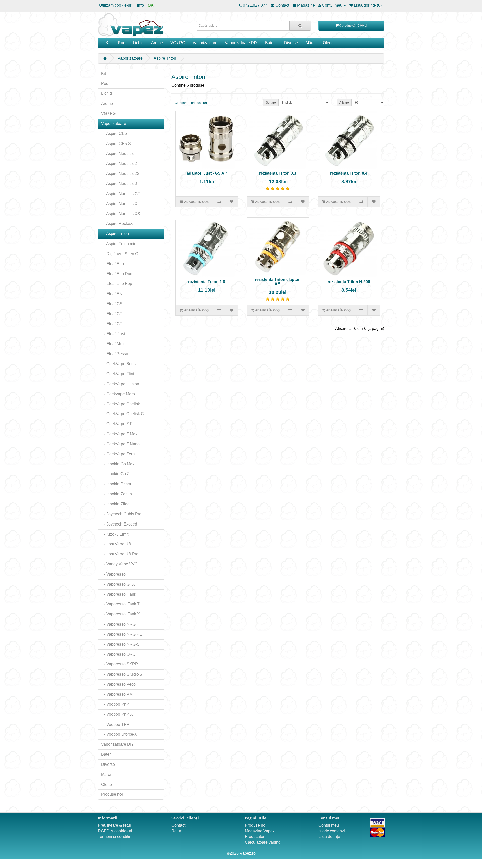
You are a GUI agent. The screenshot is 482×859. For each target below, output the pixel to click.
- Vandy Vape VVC (119, 564)
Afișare (344, 102)
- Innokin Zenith (116, 494)
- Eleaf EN (112, 294)
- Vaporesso (113, 574)
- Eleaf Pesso (114, 354)
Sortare (271, 102)
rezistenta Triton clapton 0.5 (278, 281)
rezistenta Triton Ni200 (349, 282)
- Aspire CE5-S (116, 143)
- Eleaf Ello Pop (116, 283)
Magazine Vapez (260, 831)
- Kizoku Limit (114, 534)
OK (151, 5)
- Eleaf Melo (113, 344)
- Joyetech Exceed (119, 524)
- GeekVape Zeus (118, 454)
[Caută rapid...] (300, 26)
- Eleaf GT (111, 314)
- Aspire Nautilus (117, 153)
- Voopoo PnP (115, 704)
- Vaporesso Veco (118, 684)
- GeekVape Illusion (120, 384)
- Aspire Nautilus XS (120, 214)
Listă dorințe (329, 836)
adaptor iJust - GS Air (207, 173)
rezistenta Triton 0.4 (348, 173)
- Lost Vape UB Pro (119, 554)
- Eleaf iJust (113, 334)
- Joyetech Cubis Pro (121, 514)
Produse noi (112, 794)
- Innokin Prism (116, 484)
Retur (176, 831)
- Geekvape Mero (118, 394)
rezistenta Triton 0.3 (277, 173)
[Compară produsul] (219, 202)
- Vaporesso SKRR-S (121, 674)
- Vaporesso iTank (118, 594)
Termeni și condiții (114, 836)
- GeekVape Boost (119, 364)
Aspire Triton (165, 58)
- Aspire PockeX (117, 223)
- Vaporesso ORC (118, 654)
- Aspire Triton (115, 233)
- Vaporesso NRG (118, 624)
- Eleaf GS (112, 304)
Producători (255, 836)
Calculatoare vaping (263, 842)
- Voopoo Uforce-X (119, 734)
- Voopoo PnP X (117, 714)
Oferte (328, 43)
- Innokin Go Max (117, 464)
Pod (121, 43)
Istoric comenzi (331, 831)
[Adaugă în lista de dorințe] (231, 202)
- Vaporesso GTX (118, 584)
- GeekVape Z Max (119, 434)
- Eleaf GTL (113, 324)
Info (140, 5)
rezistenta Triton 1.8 (206, 282)
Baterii (271, 43)
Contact (178, 825)
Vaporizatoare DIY (241, 43)
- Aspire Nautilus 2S (120, 173)
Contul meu (328, 825)
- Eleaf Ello (112, 264)
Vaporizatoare (205, 43)
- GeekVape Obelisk (120, 404)
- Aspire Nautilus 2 (119, 163)
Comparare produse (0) (191, 103)
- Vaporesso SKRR (119, 664)
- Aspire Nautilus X (119, 204)
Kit (108, 43)
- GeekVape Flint (117, 374)
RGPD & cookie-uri (115, 831)
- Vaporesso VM (117, 694)
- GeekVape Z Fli (117, 424)
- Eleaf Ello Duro (117, 274)
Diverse (291, 43)
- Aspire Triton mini (119, 244)
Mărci (310, 43)
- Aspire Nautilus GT (120, 194)
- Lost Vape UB (116, 544)
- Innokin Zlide (115, 504)
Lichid (138, 43)
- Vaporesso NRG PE (121, 634)
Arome (157, 43)
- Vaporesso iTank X (120, 614)
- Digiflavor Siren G (119, 254)
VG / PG (177, 43)
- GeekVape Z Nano (120, 444)
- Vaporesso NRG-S (120, 644)
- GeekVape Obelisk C (122, 414)
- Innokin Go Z (115, 474)
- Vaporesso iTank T (120, 604)
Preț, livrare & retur (114, 825)
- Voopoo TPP (115, 724)
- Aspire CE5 (114, 133)
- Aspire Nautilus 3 (119, 183)
